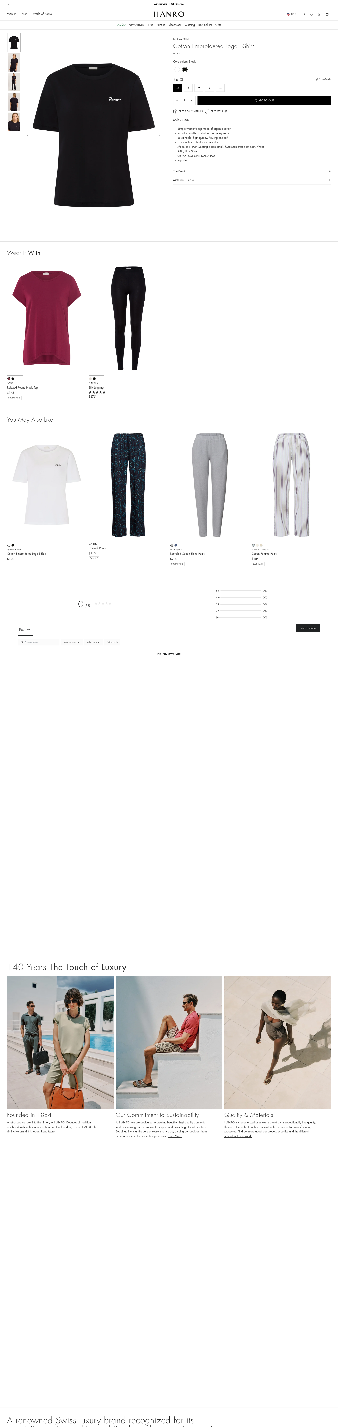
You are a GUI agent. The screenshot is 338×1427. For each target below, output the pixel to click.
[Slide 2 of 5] (14, 62)
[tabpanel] (169, 665)
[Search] (304, 14)
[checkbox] (112, 642)
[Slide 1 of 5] (14, 43)
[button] (241, 591)
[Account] (319, 14)
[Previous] (12, 485)
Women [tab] (11, 14)
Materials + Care (183, 179)
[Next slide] (327, 4)
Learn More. (175, 1136)
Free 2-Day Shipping (191, 111)
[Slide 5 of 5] (14, 122)
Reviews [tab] (25, 629)
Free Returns (169, 4)
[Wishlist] (311, 14)
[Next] (81, 485)
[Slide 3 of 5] (14, 82)
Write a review (308, 628)
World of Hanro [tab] (42, 14)
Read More (48, 1131)
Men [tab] (24, 14)
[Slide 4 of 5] (14, 102)
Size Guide (325, 79)
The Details (180, 171)
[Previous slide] (8, 4)
